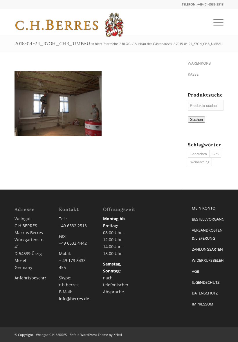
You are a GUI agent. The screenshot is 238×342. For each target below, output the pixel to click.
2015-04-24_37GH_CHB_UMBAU (52, 43)
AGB (195, 271)
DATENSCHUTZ (205, 293)
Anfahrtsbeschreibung (36, 278)
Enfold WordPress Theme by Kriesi (96, 334)
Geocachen (198, 154)
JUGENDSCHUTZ (205, 282)
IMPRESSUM (202, 304)
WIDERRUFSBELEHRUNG (207, 260)
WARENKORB (199, 63)
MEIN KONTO (203, 208)
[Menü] (215, 22)
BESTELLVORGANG (207, 219)
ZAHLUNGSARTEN (207, 249)
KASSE (193, 74)
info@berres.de (74, 298)
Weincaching (199, 162)
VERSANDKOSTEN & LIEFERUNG (207, 234)
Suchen (196, 119)
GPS (215, 154)
